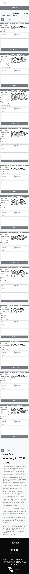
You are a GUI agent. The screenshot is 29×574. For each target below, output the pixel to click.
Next (9, 19)
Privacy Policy (15, 559)
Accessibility (5, 559)
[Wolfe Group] (9, 3)
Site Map (24, 559)
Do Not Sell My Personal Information (14, 561)
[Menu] (25, 3)
